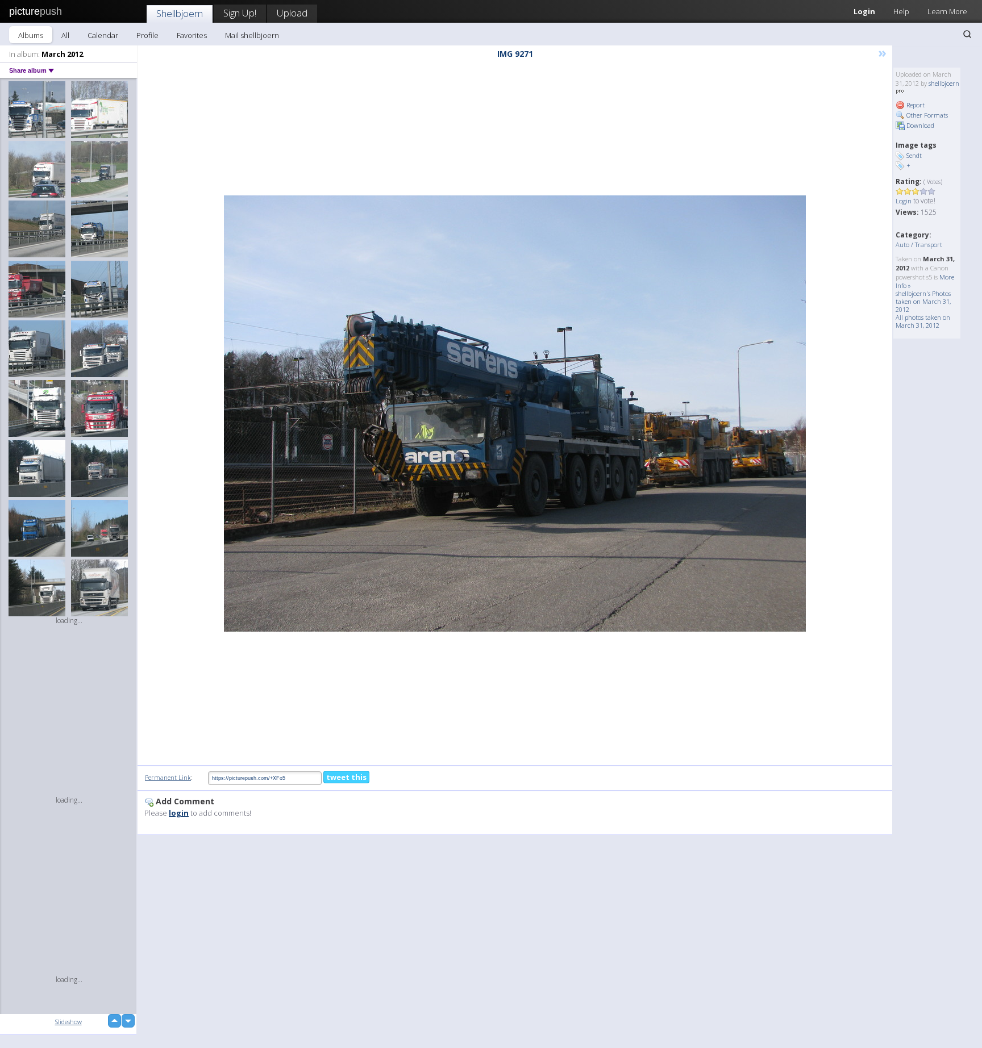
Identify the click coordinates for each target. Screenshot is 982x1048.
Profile (147, 35)
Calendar (103, 35)
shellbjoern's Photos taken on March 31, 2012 (923, 301)
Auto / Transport (919, 244)
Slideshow (68, 1021)
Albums (30, 35)
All (65, 35)
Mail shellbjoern (252, 35)
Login (864, 11)
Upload (292, 12)
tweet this (346, 777)
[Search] (967, 34)
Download (919, 125)
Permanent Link (168, 777)
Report (915, 105)
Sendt (914, 155)
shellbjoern (944, 83)
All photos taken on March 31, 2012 (923, 321)
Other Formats (926, 115)
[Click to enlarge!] (515, 413)
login (179, 813)
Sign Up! (239, 12)
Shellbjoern (179, 13)
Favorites (192, 35)
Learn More (947, 11)
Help (901, 11)
